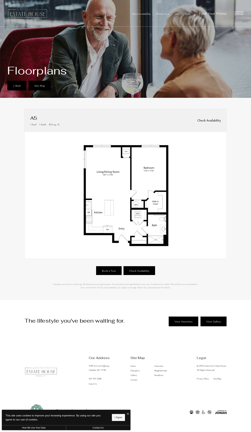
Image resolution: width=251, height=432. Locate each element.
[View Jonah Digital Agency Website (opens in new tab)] (221, 411)
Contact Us (98, 427)
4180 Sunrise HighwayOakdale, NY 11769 (99, 367)
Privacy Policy (203, 378)
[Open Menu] (239, 13)
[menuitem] (139, 366)
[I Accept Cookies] (128, 414)
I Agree (118, 417)
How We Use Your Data (34, 427)
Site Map (217, 378)
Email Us (93, 383)
